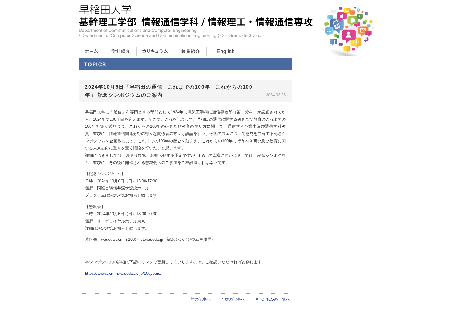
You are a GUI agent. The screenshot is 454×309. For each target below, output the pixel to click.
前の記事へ (201, 299)
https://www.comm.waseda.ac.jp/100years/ (124, 273)
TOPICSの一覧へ (274, 299)
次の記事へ (235, 299)
